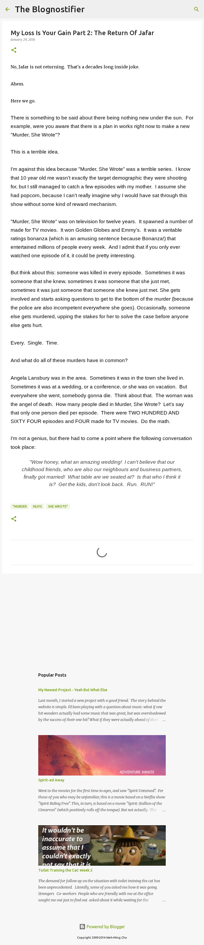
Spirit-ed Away (51, 780)
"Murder (20, 506)
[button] (14, 50)
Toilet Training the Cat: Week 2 (65, 870)
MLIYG (37, 506)
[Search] (92, 9)
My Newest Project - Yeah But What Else (72, 690)
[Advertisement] (102, 619)
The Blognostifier (50, 9)
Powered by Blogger (105, 926)
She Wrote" (58, 506)
